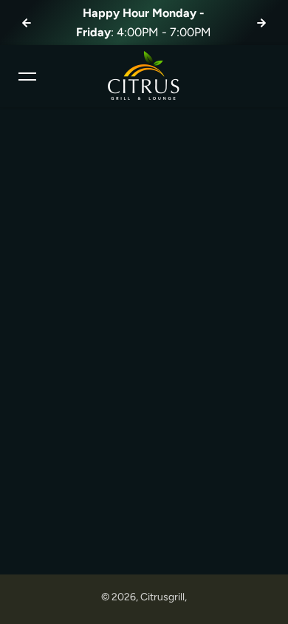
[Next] (261, 23)
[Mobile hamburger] (27, 76)
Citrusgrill (162, 597)
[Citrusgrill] (144, 76)
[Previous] (26, 23)
